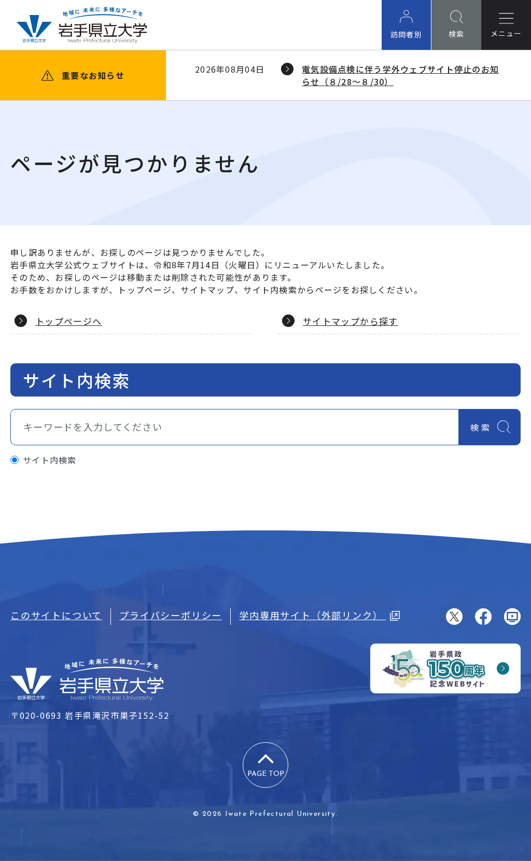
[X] (454, 616)
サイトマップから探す (350, 321)
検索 (481, 427)
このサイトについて (56, 615)
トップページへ (68, 321)
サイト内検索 (50, 460)
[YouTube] (512, 616)
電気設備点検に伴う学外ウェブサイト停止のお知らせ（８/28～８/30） (400, 75)
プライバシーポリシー (170, 615)
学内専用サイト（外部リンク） (312, 615)
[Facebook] (483, 616)
